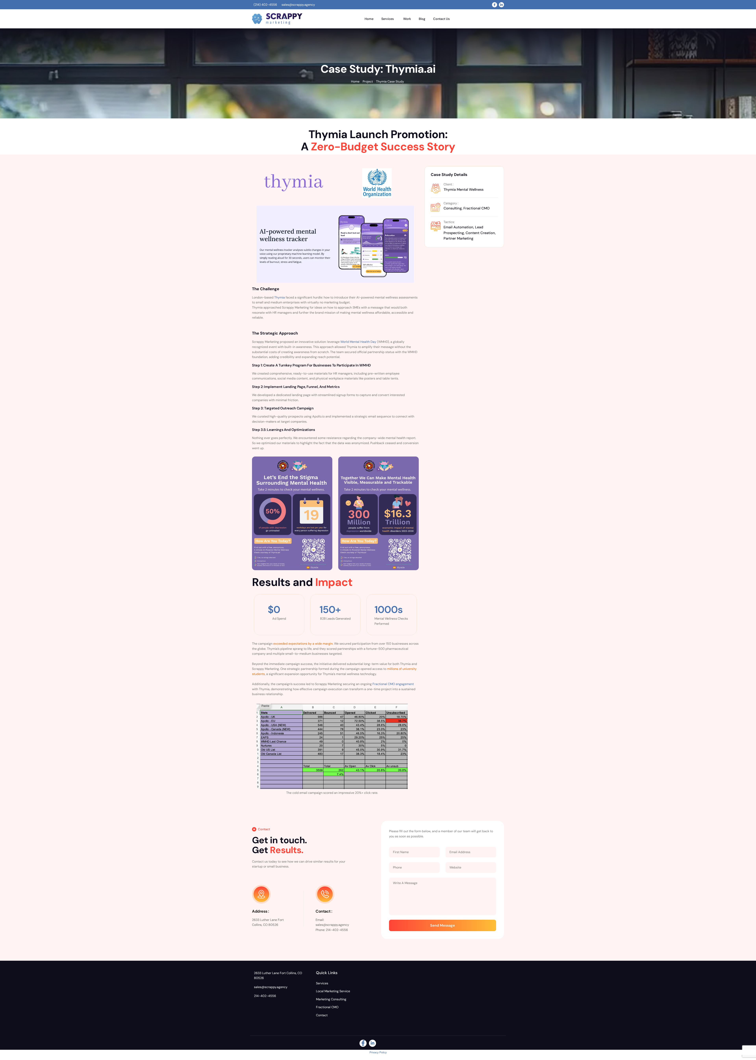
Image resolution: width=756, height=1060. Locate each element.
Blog (422, 19)
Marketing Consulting (331, 999)
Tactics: (449, 222)
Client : (448, 184)
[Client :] (436, 188)
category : (451, 203)
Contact (322, 1015)
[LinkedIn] (501, 4)
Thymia (279, 297)
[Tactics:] (436, 225)
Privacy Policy (378, 1052)
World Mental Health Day (358, 342)
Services (387, 19)
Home (369, 19)
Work (407, 19)
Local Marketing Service (333, 991)
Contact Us (441, 19)
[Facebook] (494, 4)
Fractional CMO (327, 1007)
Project (368, 81)
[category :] (436, 207)
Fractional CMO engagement (393, 684)
